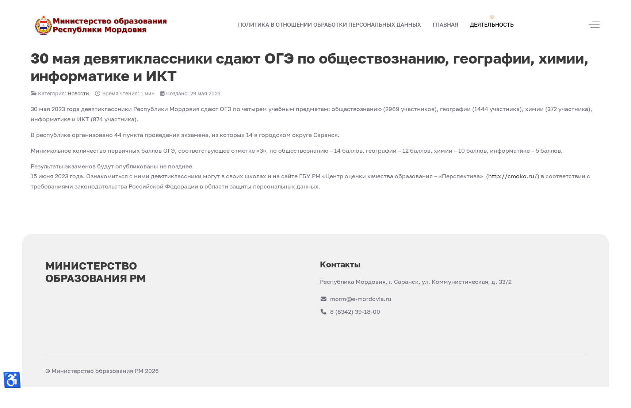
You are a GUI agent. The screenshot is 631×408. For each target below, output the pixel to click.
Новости (78, 93)
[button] (445, 25)
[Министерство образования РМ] (101, 24)
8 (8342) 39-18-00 (355, 311)
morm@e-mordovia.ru (360, 298)
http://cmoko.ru (511, 176)
